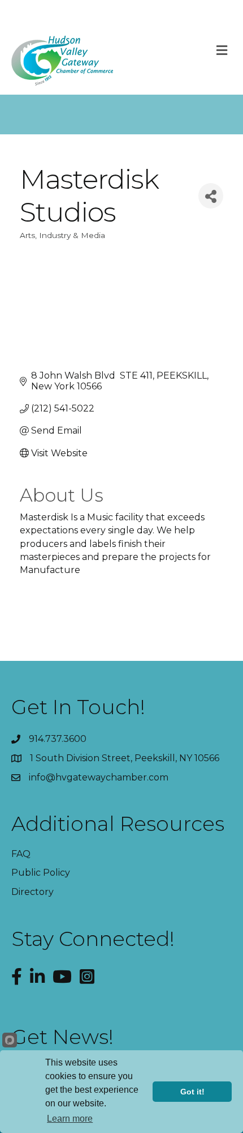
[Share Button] (210, 196)
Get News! (62, 1036)
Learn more (70, 1118)
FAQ (21, 853)
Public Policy (40, 872)
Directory (32, 891)
